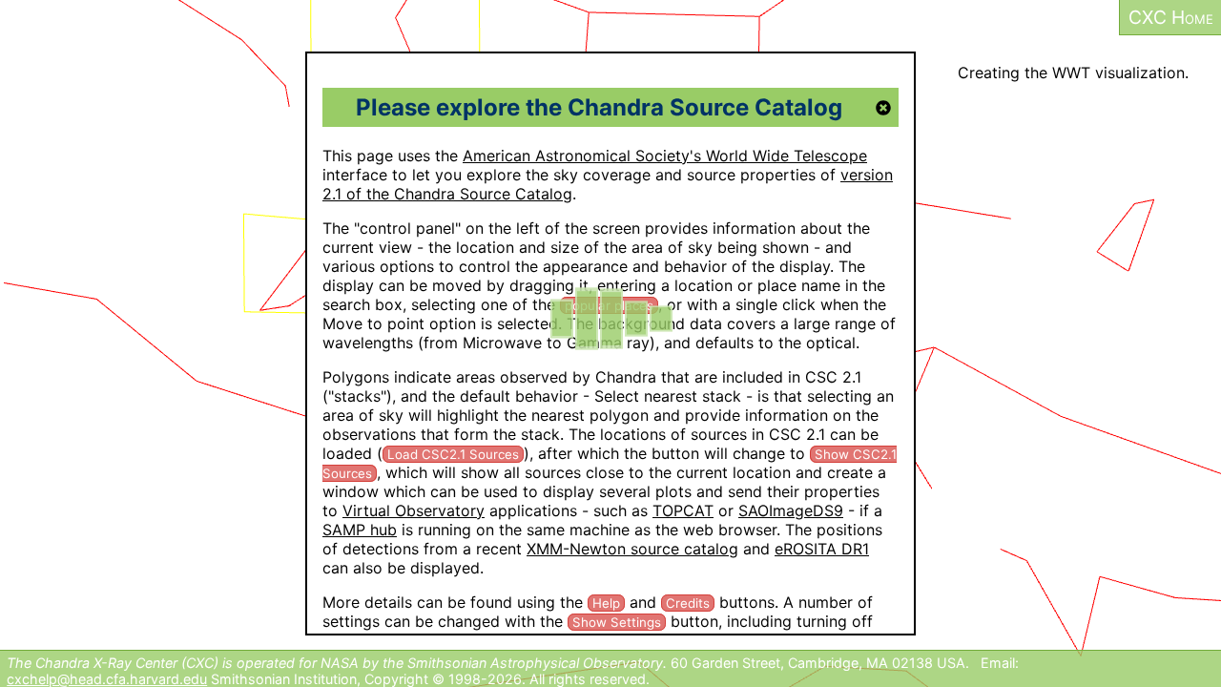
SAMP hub (359, 529)
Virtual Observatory (413, 510)
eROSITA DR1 (822, 548)
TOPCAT (683, 510)
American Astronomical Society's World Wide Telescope (665, 155)
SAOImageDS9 (790, 510)
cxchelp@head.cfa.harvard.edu (107, 679)
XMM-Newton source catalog (632, 548)
